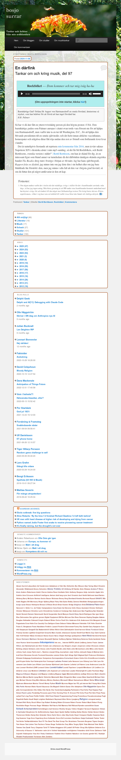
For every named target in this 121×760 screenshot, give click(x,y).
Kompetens (47, 658)
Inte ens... (58, 642)
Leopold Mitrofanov (84, 667)
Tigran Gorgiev (98, 721)
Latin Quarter (65, 664)
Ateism (52, 595)
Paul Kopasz (93, 690)
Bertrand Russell (89, 598)
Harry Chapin (59, 635)
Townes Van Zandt (23, 727)
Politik (36, 696)
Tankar (26, 202)
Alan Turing (88, 586)
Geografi (32, 629)
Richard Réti (21, 702)
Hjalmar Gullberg (59, 639)
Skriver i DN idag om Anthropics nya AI (36, 315)
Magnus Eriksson (23, 674)
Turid (45, 727)
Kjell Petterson (90, 655)
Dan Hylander (98, 611)
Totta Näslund (89, 724)
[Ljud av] (90, 93)
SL (36, 712)
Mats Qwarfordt (88, 677)
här (83, 102)
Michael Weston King (28, 680)
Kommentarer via (27, 570)
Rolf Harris (54, 705)
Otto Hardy (46, 690)
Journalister (64, 652)
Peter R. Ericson (69, 693)
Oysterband (59, 690)
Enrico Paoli (60, 620)
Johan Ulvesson (92, 646)
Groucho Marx (50, 632)
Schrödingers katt (45, 709)
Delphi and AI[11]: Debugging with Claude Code (40, 302)
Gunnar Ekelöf (76, 633)
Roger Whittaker (43, 705)
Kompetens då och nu (36, 551)
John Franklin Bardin (54, 649)
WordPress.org (24, 573)
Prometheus (82, 696)
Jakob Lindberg (80, 642)
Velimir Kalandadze (59, 730)
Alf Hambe (75, 589)
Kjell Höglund (79, 655)
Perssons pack (46, 693)
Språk (62, 712)
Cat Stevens (66, 608)
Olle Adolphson (77, 686)
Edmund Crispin (37, 620)
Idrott (29, 642)
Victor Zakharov (96, 730)
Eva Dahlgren (50, 623)
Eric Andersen (71, 620)
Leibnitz (73, 664)
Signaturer (96, 709)
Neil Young (93, 683)
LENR (35, 667)
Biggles (24, 602)
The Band (48, 721)
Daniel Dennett (21, 614)
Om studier (44, 40)
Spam (52, 712)
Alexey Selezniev (40, 589)
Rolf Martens (63, 705)
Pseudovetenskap (94, 696)
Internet (65, 642)
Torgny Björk (78, 724)
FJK (88, 623)
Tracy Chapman (37, 727)
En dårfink (25, 68)
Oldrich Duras (65, 686)
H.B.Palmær (24, 636)
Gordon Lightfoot (29, 633)
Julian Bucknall (25, 325)
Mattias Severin (25, 490)
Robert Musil (87, 702)
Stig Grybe (70, 715)
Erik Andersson (83, 620)
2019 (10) (22, 262)
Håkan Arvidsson (36, 636)
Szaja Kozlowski (87, 718)
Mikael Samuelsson (76, 680)
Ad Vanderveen (43, 586)
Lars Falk (93, 661)
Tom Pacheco (39, 724)
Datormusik (38, 614)
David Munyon (63, 614)
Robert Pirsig (97, 702)
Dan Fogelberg (87, 611)
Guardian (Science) (30, 509)
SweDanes (76, 718)
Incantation (35, 642)
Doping (89, 617)
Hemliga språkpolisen (73, 636)
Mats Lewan (77, 677)
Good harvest (80, 629)
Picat (86, 693)
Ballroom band (93, 595)
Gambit (85, 626)
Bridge (71, 605)
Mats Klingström (66, 677)
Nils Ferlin (20, 686)
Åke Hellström (68, 586)
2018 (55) (22, 266)
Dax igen (95, 614)
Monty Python (50, 683)
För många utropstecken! (29, 493)
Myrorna (64, 683)
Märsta (25, 677)
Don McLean (66, 617)
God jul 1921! (23, 411)
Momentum (28, 683)
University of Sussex (24, 730)
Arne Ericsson (27, 595)
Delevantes (24, 617)
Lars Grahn (23, 462)
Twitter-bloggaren (56, 727)
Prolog (74, 696)
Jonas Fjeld (31, 652)
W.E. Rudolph (100, 734)
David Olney (74, 614)
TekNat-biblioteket (31, 721)
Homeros (84, 639)
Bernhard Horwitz (75, 598)
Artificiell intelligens (41, 595)
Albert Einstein (99, 586)
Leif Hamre (81, 664)
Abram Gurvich (22, 586)
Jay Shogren (66, 646)
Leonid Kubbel (56, 667)
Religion (84, 699)
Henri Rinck (87, 635)
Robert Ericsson (64, 702)
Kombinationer (36, 658)
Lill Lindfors (96, 667)
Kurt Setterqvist (37, 661)
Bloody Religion (24, 370)
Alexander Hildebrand (24, 589)
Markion (19, 677)
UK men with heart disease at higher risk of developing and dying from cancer (55, 519)
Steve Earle (51, 715)
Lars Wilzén (36, 664)
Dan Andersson (75, 611)
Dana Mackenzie (25, 380)
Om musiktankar (61, 40)
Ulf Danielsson (24, 435)
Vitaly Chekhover (47, 733)
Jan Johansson (55, 646)
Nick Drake (101, 683)
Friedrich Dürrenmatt (66, 626)
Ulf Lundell (68, 727)
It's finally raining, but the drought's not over (38, 525)
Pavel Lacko (27, 693)
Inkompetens (47, 642)
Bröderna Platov (93, 604)
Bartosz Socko (40, 598)
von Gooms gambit (87, 734)
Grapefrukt (40, 633)
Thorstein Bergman (84, 721)
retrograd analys (94, 699)
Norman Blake (30, 686)
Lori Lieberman (63, 671)
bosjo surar (21, 604)
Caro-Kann (57, 608)
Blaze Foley (54, 601)
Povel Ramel (54, 696)
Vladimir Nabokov (72, 734)
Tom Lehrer (29, 724)
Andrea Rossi (52, 592)
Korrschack (68, 658)
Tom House (20, 724)
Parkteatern (75, 690)
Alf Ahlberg (66, 589)
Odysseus (45, 686)
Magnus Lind (36, 674)
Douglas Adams (98, 617)
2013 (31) (22, 282)
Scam (96, 705)
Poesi (31, 696)
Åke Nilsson (79, 586)
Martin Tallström (45, 677)
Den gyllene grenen (36, 617)
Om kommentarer (22, 47)
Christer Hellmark (96, 608)
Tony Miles (69, 724)
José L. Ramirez (42, 652)
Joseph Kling (54, 652)
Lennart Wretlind (26, 667)
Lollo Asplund (52, 671)
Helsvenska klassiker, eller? (30, 397)
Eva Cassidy (39, 623)
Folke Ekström (96, 623)
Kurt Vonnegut (48, 661)
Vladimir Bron (59, 734)
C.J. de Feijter (36, 608)
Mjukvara (19, 683)
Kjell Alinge (69, 655)
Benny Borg (63, 598)
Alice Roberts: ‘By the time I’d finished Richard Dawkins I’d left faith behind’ (54, 515)
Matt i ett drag (32, 544)
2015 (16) (22, 276)
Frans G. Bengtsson (24, 626)
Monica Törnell (38, 683)
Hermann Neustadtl (44, 639)
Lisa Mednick (33, 671)
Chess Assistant (82, 608)
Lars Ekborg (84, 661)
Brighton (78, 604)
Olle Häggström (25, 312)
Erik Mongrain (95, 620)
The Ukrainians (71, 721)
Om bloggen (28, 40)
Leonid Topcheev (69, 667)
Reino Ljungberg (72, 699)
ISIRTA (71, 642)
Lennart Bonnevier (27, 339)
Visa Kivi (36, 734)
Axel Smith (83, 595)
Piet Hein (92, 693)
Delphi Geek (23, 298)
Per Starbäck (24, 407)
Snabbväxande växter (27, 425)
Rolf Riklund (73, 705)
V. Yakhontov (38, 730)
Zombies (49, 737)
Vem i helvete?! (25, 394)
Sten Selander (41, 715)
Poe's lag (25, 696)
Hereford (95, 636)
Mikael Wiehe (89, 680)
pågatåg (67, 690)
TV (49, 727)
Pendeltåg (36, 693)
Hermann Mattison (29, 639)
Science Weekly (58, 709)
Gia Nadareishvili (42, 629)
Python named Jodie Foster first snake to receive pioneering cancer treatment (54, 522)
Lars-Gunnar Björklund (50, 664)
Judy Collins (74, 652)
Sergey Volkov (71, 709)
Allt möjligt (22, 217)
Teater (102, 718)
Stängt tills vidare (25, 466)
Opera (99, 686)
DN (60, 617)
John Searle (99, 649)
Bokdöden (83, 602)
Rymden (81, 705)
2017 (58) (22, 269)
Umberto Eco (100, 727)
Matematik (55, 677)
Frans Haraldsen (38, 626)
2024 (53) (22, 249)
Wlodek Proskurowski (24, 736)
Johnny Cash (21, 652)
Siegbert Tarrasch (84, 709)
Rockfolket (59, 202)
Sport (57, 712)
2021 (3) (22, 256)
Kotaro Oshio (79, 658)
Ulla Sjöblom (90, 727)
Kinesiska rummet (52, 655)
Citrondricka (48, 611)
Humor (23, 642)
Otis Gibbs (38, 690)
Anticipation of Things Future (31, 384)
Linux (25, 671)
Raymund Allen (60, 699)
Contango (65, 611)
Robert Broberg (51, 702)
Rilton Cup (40, 702)
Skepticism (30, 712)
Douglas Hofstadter (23, 620)
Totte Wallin (99, 724)
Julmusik (83, 652)
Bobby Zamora (73, 602)
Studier (20, 230)
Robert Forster (75, 702)
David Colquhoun (26, 366)
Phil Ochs (80, 693)
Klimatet (19, 658)
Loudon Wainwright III (78, 671)
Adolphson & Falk (56, 586)
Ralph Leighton (39, 699)
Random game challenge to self (32, 452)
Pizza (98, 693)
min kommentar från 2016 (71, 146)
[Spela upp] (21, 93)
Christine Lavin (37, 611)
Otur (52, 690)
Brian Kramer (63, 605)
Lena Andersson (92, 664)
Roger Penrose (30, 705)
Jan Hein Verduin (42, 646)
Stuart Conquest (80, 715)
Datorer (31, 614)
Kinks (62, 655)
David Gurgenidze (50, 614)
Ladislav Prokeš (61, 661)
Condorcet (57, 611)
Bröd (84, 605)
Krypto (22, 661)
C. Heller (26, 608)
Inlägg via (24, 566)
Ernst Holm (29, 623)
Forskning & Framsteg (29, 421)
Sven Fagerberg (37, 718)
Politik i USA (44, 696)
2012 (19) (22, 286)
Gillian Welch (54, 629)
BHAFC (99, 598)
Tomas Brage (50, 724)
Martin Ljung (33, 677)
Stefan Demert (93, 712)
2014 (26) (22, 279)
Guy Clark (95, 632)
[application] (60, 94)
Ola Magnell (54, 686)
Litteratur (21, 220)
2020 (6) (22, 259)
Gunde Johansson (63, 633)
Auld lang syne (61, 595)
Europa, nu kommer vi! (40, 541)
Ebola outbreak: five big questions (33, 512)
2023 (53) (22, 252)
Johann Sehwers (29, 649)
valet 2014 (47, 730)
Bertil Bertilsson (61, 153)
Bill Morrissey (32, 602)
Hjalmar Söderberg (73, 639)
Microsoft (64, 680)
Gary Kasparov (95, 626)
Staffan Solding (70, 712)
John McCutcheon (78, 649)
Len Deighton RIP (25, 329)
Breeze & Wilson (46, 604)
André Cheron (41, 592)
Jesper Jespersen (79, 646)
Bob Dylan (63, 602)
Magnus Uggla (60, 674)
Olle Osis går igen (47, 538)
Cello (74, 608)
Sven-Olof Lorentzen (64, 718)
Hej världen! (22, 343)
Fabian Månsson (72, 623)
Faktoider (22, 353)
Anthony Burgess (76, 592)
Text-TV (41, 721)
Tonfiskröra (60, 724)
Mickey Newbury (53, 680)
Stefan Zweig (30, 715)
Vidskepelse (27, 734)
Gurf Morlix (86, 633)
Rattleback (50, 699)
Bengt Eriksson (25, 476)
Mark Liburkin (100, 674)
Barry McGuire (28, 598)
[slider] (97, 93)
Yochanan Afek (39, 737)
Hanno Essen (48, 636)
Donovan (82, 617)
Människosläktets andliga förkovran (80, 674)
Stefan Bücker (82, 712)
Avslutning (22, 356)
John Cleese (41, 649)
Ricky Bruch (31, 702)
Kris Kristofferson (91, 658)
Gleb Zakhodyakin (67, 629)
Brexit (55, 605)
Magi (102, 671)
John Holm (67, 649)
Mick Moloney (41, 680)
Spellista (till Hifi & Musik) (29, 479)
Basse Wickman (52, 598)
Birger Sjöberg (44, 602)
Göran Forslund (92, 629)
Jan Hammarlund (28, 646)
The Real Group (59, 721)
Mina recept (99, 680)
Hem (16, 40)
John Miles (89, 649)
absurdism (32, 586)
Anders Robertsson (28, 592)
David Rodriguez (85, 614)
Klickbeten (101, 655)
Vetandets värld (83, 730)
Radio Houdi (28, 699)
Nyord (38, 686)
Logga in (21, 563)
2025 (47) (22, 246)
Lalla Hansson (73, 661)
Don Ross (75, 617)
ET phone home (24, 438)
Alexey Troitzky (54, 589)
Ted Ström (20, 721)
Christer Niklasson (23, 611)
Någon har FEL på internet (78, 683)
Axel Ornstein (73, 595)
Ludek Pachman (93, 671)
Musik (20, 223)
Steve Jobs (61, 715)
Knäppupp (27, 658)
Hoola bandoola (94, 639)
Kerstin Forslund (38, 655)
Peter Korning (57, 693)
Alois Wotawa (85, 589)
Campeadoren (47, 608)
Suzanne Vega (25, 718)
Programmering (66, 696)
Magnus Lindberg (48, 674)
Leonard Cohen (43, 667)
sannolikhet (89, 705)
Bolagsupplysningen (96, 602)
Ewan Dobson (60, 623)
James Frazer (92, 642)
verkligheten (72, 730)
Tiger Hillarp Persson (28, 449)
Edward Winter (49, 620)
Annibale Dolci (63, 592)
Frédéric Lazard (51, 626)
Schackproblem (31, 708)
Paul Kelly (84, 690)
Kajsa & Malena (93, 652)
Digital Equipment (51, 617)
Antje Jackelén (89, 592)
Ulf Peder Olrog (78, 727)
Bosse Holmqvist (32, 605)
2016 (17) (22, 272)
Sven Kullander (50, 718)
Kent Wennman (26, 655)
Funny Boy (78, 626)
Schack (20, 227)
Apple (97, 592)
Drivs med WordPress (60, 749)
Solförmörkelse (44, 712)
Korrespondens (58, 658)
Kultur (28, 661)
